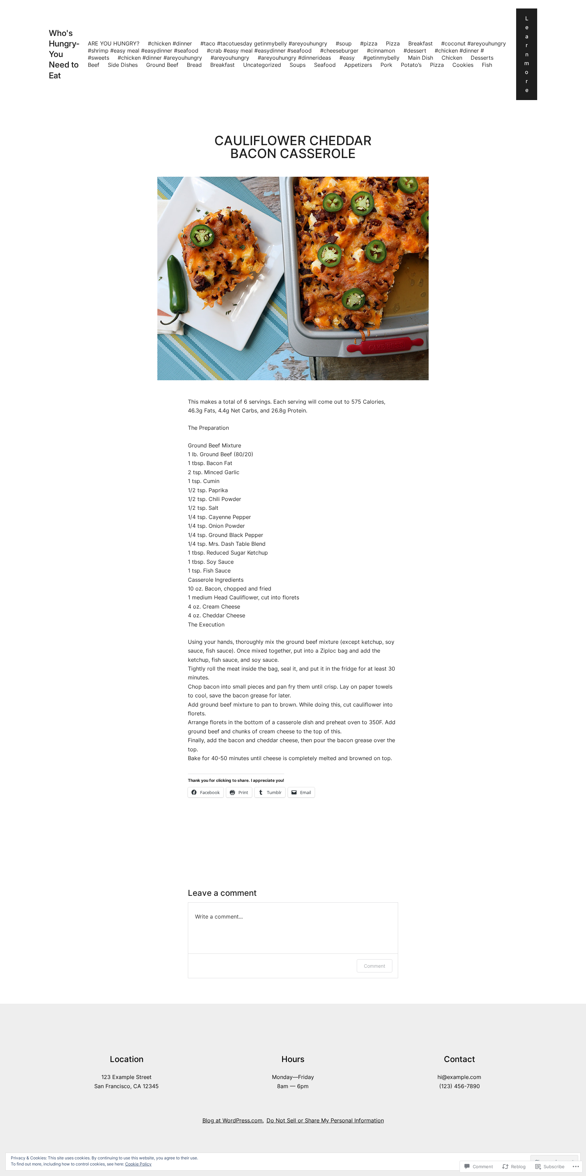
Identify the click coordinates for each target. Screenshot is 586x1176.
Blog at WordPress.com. (233, 1120)
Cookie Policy (138, 1164)
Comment (374, 966)
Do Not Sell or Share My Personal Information (325, 1120)
